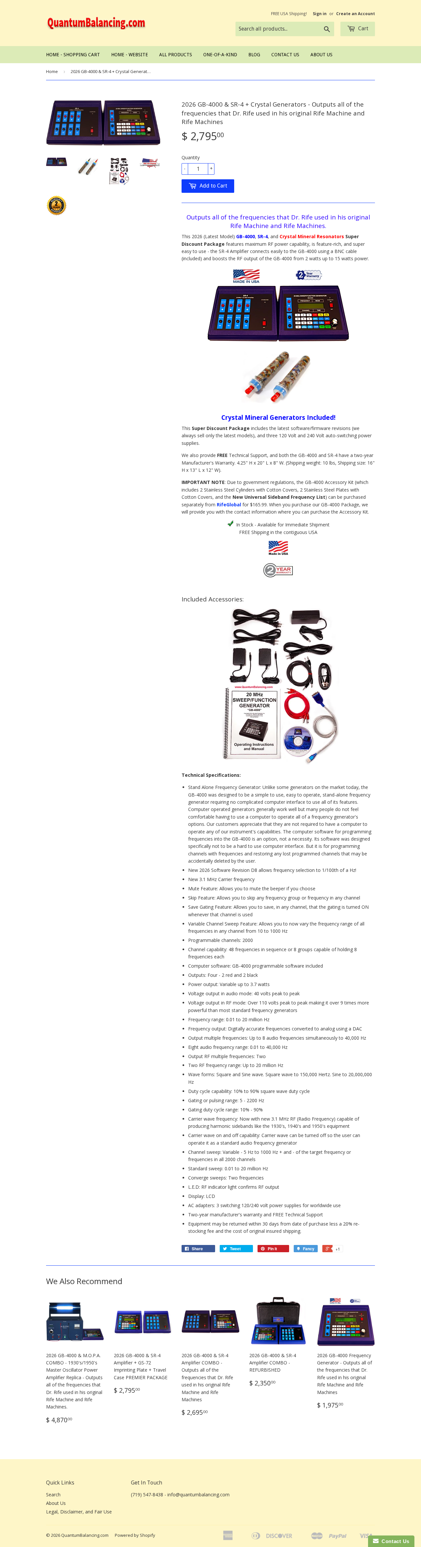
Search (53, 1494)
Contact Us (285, 54)
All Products (175, 54)
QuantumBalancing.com (85, 1535)
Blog (254, 54)
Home (52, 71)
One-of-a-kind (220, 54)
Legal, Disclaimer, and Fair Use (79, 1512)
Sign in (320, 13)
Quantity (191, 157)
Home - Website (129, 54)
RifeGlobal (229, 504)
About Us (321, 54)
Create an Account (355, 13)
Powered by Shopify (135, 1535)
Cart (362, 28)
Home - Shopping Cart (73, 54)
